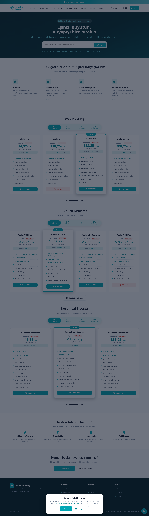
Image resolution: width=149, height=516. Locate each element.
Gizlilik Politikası (61, 503)
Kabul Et (67, 509)
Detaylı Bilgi (82, 509)
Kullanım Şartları (75, 503)
